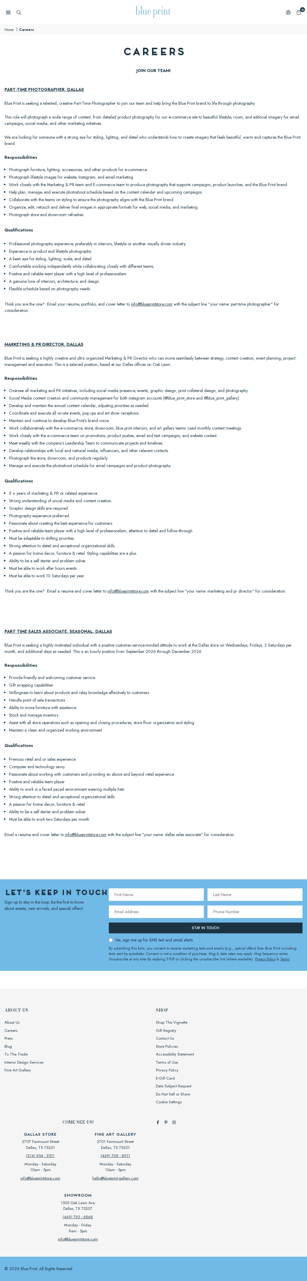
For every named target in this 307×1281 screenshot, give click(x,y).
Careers (10, 1030)
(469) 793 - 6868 (78, 1217)
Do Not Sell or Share (173, 1094)
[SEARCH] (18, 12)
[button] (299, 12)
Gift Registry (166, 1030)
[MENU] (8, 12)
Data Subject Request (173, 1086)
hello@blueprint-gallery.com (115, 1178)
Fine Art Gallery (17, 1070)
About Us (11, 1022)
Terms (284, 959)
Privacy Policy (265, 959)
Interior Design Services (23, 1062)
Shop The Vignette (171, 1022)
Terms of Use (167, 1062)
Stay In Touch (205, 928)
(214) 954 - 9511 (40, 1156)
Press (8, 1038)
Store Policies (167, 1046)
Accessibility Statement (175, 1054)
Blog (8, 1046)
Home (8, 29)
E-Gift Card (165, 1078)
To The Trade (16, 1054)
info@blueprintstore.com (151, 304)
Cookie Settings (169, 1102)
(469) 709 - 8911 (115, 1156)
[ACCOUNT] (288, 12)
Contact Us (165, 1038)
